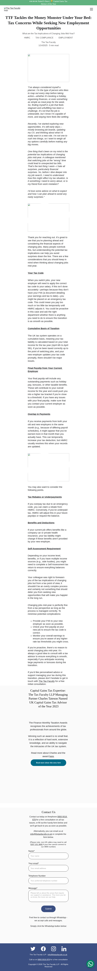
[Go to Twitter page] (34, 948)
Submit (48, 909)
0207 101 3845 (36, 844)
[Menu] (91, 9)
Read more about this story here (48, 763)
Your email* (33, 863)
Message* (32, 888)
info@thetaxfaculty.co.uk (41, 834)
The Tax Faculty (47, 681)
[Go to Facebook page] (44, 948)
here (51, 756)
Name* (31, 851)
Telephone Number (37, 876)
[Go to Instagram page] (54, 948)
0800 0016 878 (44, 959)
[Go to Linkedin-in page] (64, 948)
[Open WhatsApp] (90, 964)
